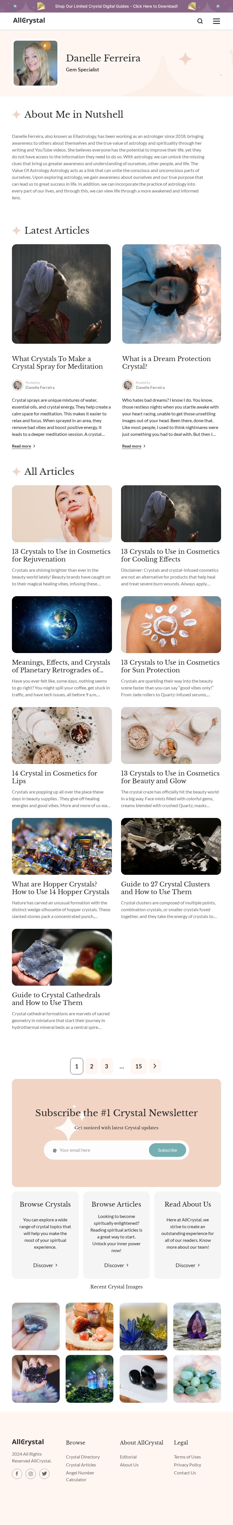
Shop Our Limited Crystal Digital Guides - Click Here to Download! (116, 6)
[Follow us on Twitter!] (44, 1474)
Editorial (128, 1456)
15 (138, 1066)
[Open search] (200, 21)
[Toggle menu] (216, 21)
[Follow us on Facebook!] (17, 1474)
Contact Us (185, 1472)
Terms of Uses (187, 1456)
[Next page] (155, 1066)
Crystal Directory (83, 1456)
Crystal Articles (81, 1464)
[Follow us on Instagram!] (31, 1474)
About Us (129, 1464)
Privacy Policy (187, 1464)
